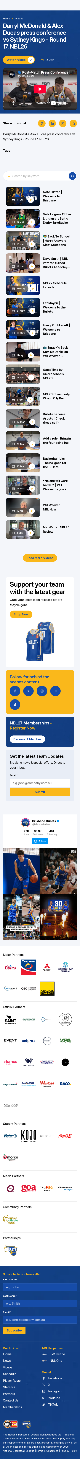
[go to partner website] (10, 967)
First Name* (10, 1279)
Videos (19, 18)
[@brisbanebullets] (25, 822)
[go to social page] (15, 691)
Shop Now (21, 614)
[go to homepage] (26, 1424)
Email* (14, 775)
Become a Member (27, 739)
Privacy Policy (69, 1450)
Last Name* (10, 1296)
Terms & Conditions (47, 1450)
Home (6, 18)
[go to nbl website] (10, 1424)
